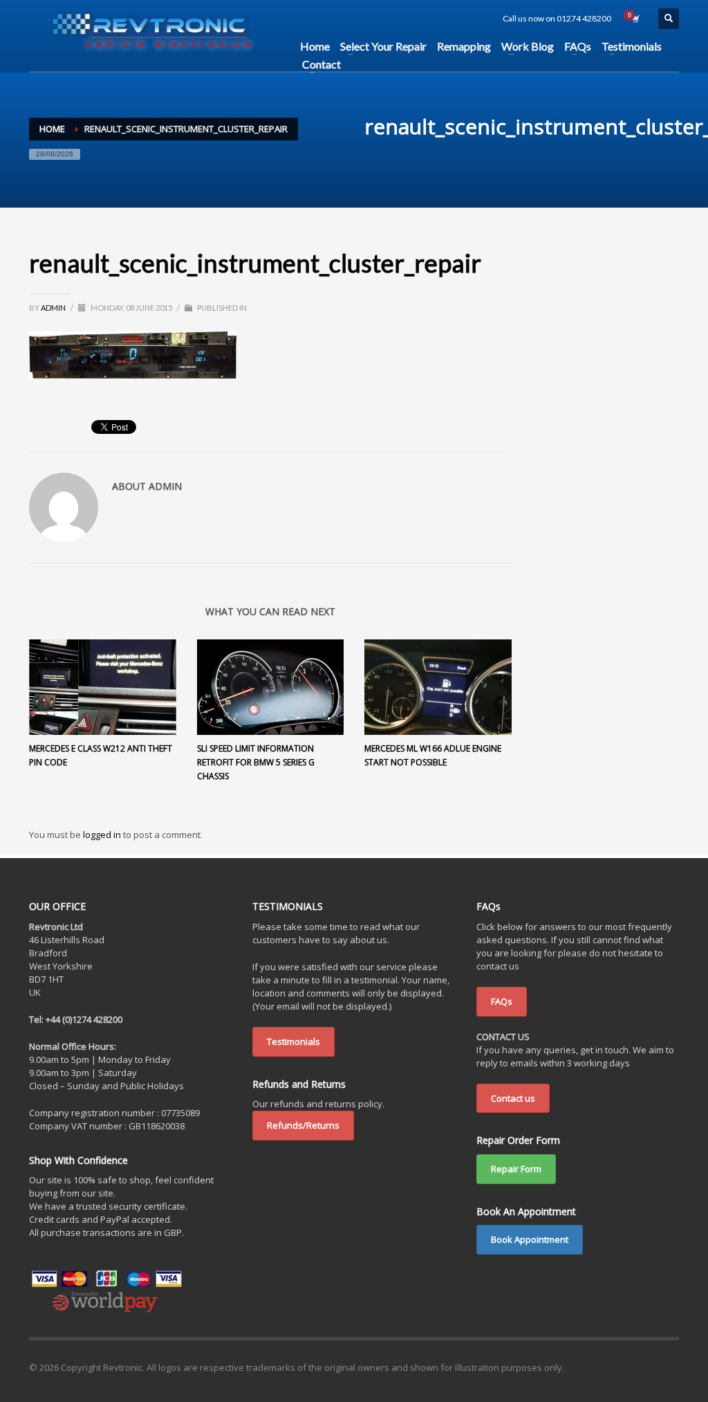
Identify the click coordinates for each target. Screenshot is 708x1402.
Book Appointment (529, 1239)
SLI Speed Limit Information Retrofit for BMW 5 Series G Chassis (256, 762)
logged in (103, 834)
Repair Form (516, 1169)
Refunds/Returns (303, 1125)
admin (54, 307)
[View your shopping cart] (634, 18)
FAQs (501, 1001)
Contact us (513, 1098)
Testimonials (293, 1041)
